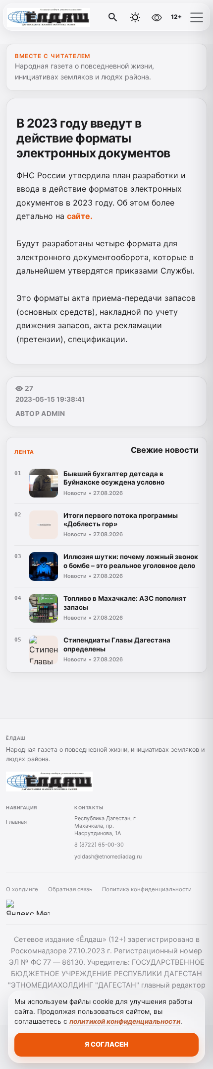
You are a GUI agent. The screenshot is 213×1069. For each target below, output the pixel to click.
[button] (196, 17)
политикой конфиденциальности (124, 1021)
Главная (16, 821)
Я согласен (106, 1044)
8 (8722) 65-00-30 (99, 844)
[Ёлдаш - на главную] (48, 17)
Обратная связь (70, 889)
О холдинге (22, 889)
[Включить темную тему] (135, 17)
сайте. (80, 216)
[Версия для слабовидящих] (156, 17)
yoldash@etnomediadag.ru (108, 856)
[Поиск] (113, 17)
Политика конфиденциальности (147, 889)
